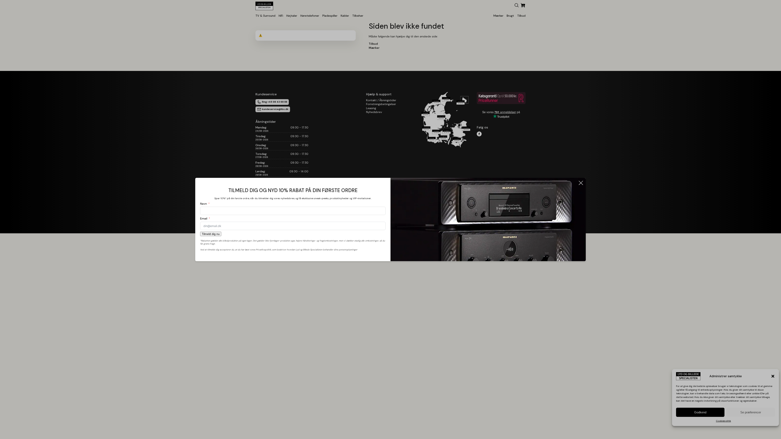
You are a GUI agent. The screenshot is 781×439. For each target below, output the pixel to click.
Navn (203, 203)
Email (203, 218)
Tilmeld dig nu (211, 234)
